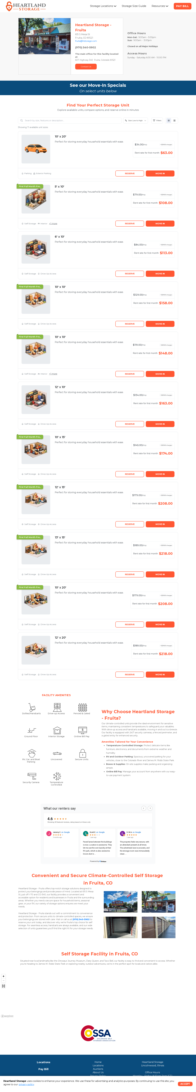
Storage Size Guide (134, 6)
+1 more (53, 223)
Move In (160, 173)
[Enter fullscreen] (3, 986)
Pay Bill (182, 6)
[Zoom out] (3, 980)
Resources (158, 6)
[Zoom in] (3, 976)
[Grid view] (174, 120)
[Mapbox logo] (7, 1016)
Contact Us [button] (86, 66)
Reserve (130, 173)
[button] (22, 36)
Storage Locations (101, 6)
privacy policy (26, 1084)
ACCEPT (185, 1084)
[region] (98, 996)
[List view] (168, 120)
